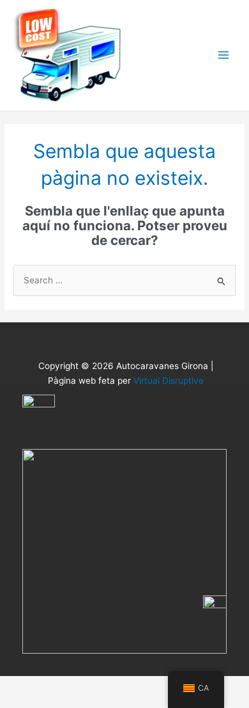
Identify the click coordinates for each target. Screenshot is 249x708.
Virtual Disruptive (168, 380)
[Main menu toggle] (224, 55)
